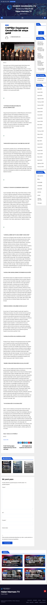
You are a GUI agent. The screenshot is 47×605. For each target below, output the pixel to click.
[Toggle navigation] (22, 18)
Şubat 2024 (40, 144)
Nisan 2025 (40, 108)
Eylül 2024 (39, 127)
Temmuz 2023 (40, 166)
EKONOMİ (39, 182)
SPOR (38, 195)
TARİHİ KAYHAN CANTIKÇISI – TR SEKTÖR (12, 575)
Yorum (4, 487)
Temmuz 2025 (40, 101)
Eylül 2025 (39, 95)
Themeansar (3, 601)
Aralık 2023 (40, 150)
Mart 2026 (39, 89)
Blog (38, 179)
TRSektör (39, 203)
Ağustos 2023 (40, 163)
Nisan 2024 (40, 137)
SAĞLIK (39, 192)
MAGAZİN (39, 188)
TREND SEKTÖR (42, 602)
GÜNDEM (7, 25)
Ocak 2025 (39, 114)
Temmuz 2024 (40, 131)
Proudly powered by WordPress (6, 600)
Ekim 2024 (39, 124)
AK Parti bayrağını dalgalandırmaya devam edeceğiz (9, 447)
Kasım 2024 (40, 121)
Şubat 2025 (40, 111)
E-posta (4, 520)
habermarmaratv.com (15, 36)
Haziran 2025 (40, 105)
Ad (3, 512)
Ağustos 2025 (40, 98)
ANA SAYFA (40, 175)
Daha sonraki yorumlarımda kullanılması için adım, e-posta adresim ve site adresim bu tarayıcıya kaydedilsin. (17, 538)
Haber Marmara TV (23, 11)
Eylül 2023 (39, 160)
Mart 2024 (39, 140)
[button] (42, 17)
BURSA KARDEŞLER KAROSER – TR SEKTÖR (34, 575)
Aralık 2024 (40, 118)
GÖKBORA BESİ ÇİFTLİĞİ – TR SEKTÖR (40, 49)
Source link (5, 439)
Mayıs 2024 (40, 134)
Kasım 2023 (40, 153)
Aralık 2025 (40, 92)
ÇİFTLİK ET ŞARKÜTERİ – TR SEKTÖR (40, 43)
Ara (38, 24)
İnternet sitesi (5, 527)
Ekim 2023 (39, 156)
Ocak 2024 (39, 147)
